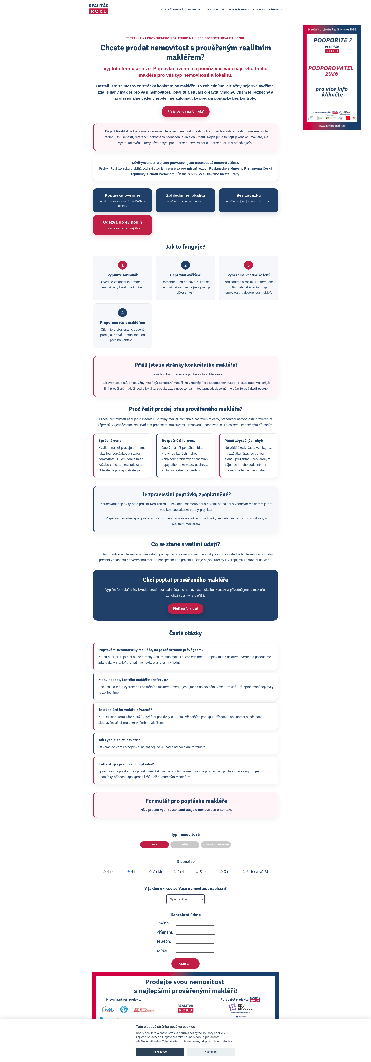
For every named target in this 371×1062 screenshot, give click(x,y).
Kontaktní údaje (185, 914)
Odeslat (185, 963)
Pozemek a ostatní (216, 844)
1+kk (111, 872)
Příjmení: (165, 932)
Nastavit (228, 1041)
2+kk (157, 872)
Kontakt (259, 9)
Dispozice (185, 861)
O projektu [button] (214, 9)
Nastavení (211, 1051)
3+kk (204, 872)
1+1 (134, 872)
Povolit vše (160, 1051)
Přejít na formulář (185, 608)
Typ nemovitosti (185, 834)
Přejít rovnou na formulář (185, 111)
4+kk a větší (257, 872)
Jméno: (163, 923)
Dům (185, 844)
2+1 (180, 872)
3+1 (227, 872)
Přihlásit (275, 9)
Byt (154, 844)
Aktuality (195, 9)
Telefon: (164, 941)
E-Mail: (163, 950)
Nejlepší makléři (172, 9)
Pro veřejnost (238, 9)
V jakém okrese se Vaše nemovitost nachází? (185, 888)
